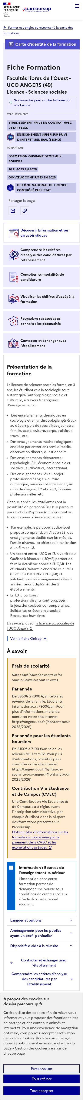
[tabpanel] (41, 673)
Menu (77, 6)
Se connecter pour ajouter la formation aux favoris (43, 103)
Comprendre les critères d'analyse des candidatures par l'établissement (39, 978)
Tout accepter (41, 1090)
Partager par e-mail (13, 210)
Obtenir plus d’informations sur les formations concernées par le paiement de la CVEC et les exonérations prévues (40, 839)
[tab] (41, 233)
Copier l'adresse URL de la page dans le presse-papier (24, 210)
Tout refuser (42, 1078)
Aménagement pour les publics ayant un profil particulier (35, 933)
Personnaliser (41, 1068)
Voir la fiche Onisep (26, 638)
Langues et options (25, 920)
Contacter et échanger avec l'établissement (44, 963)
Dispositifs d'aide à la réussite (34, 945)
